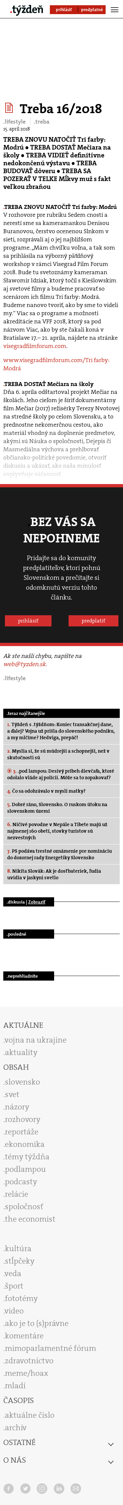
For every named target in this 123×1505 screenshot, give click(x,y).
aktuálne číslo (29, 1415)
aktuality (21, 1052)
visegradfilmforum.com (34, 346)
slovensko (22, 1082)
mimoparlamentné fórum (50, 1348)
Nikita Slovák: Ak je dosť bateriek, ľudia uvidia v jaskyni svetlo (54, 874)
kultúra (18, 1248)
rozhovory (22, 1119)
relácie (16, 1194)
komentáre (24, 1336)
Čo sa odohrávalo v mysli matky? (46, 791)
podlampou (25, 1169)
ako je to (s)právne (37, 1323)
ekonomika (25, 1144)
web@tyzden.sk (24, 664)
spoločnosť (24, 1206)
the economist (30, 1219)
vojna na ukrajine (36, 1040)
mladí (15, 1385)
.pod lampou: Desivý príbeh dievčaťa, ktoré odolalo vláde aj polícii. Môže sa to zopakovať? (60, 774)
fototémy (21, 1298)
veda (13, 1273)
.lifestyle (15, 122)
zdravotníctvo (29, 1360)
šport (14, 1286)
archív (16, 1427)
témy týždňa (27, 1156)
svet (12, 1094)
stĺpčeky (19, 1261)
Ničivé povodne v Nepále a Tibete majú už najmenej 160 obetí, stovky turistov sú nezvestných (57, 831)
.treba (42, 122)
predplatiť (93, 620)
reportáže (21, 1132)
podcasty (21, 1181)
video (14, 1311)
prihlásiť (28, 620)
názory (17, 1107)
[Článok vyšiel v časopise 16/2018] (10, 108)
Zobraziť (36, 902)
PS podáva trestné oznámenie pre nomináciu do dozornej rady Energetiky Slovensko (59, 854)
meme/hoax (26, 1373)
